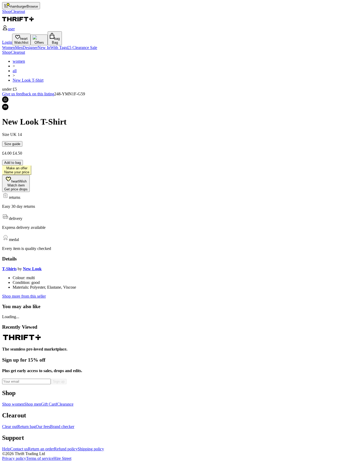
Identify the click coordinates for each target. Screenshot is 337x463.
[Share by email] (5, 107)
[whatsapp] (5, 99)
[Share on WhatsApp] (5, 99)
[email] (5, 107)
